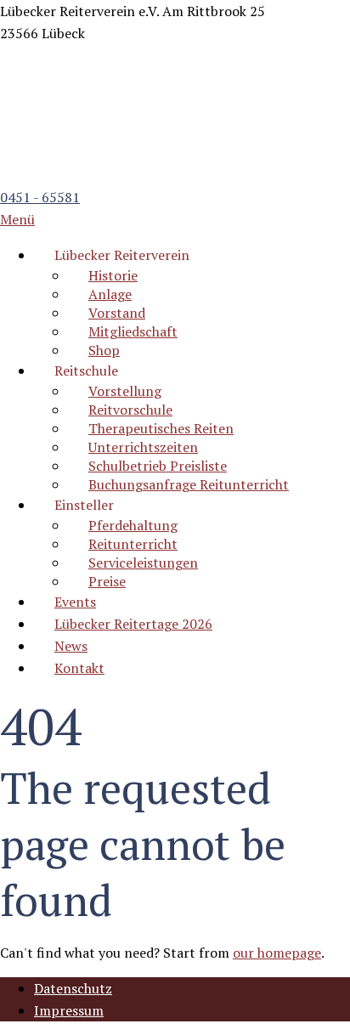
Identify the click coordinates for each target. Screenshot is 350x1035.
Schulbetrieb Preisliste (157, 465)
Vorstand (116, 312)
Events (75, 601)
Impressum (69, 1010)
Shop (104, 350)
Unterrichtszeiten (143, 447)
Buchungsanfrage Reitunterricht (188, 484)
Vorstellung (124, 391)
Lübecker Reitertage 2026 (133, 623)
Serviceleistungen (143, 562)
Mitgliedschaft (133, 331)
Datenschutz (73, 988)
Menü (17, 219)
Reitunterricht (133, 543)
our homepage (277, 952)
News (71, 645)
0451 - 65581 (40, 197)
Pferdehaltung (133, 525)
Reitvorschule (130, 409)
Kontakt (79, 668)
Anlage (110, 294)
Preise (107, 581)
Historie (113, 275)
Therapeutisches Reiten (161, 428)
